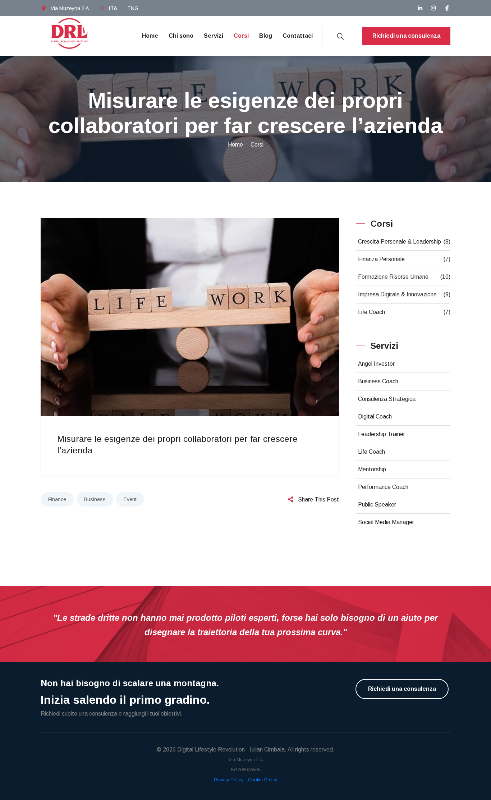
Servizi (213, 36)
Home (150, 36)
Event (130, 499)
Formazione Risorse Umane (404, 277)
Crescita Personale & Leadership (404, 242)
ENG (133, 8)
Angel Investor (376, 364)
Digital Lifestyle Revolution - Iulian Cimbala (231, 749)
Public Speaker (377, 504)
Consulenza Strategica (387, 399)
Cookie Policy (262, 779)
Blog (265, 36)
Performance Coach (383, 487)
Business (95, 499)
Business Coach (378, 381)
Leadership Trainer (381, 434)
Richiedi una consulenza (406, 36)
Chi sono (181, 36)
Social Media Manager (386, 522)
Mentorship (372, 469)
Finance (57, 499)
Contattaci (298, 36)
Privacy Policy (228, 779)
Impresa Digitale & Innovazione (404, 294)
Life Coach (404, 312)
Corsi (241, 36)
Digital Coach (375, 416)
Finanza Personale (404, 259)
